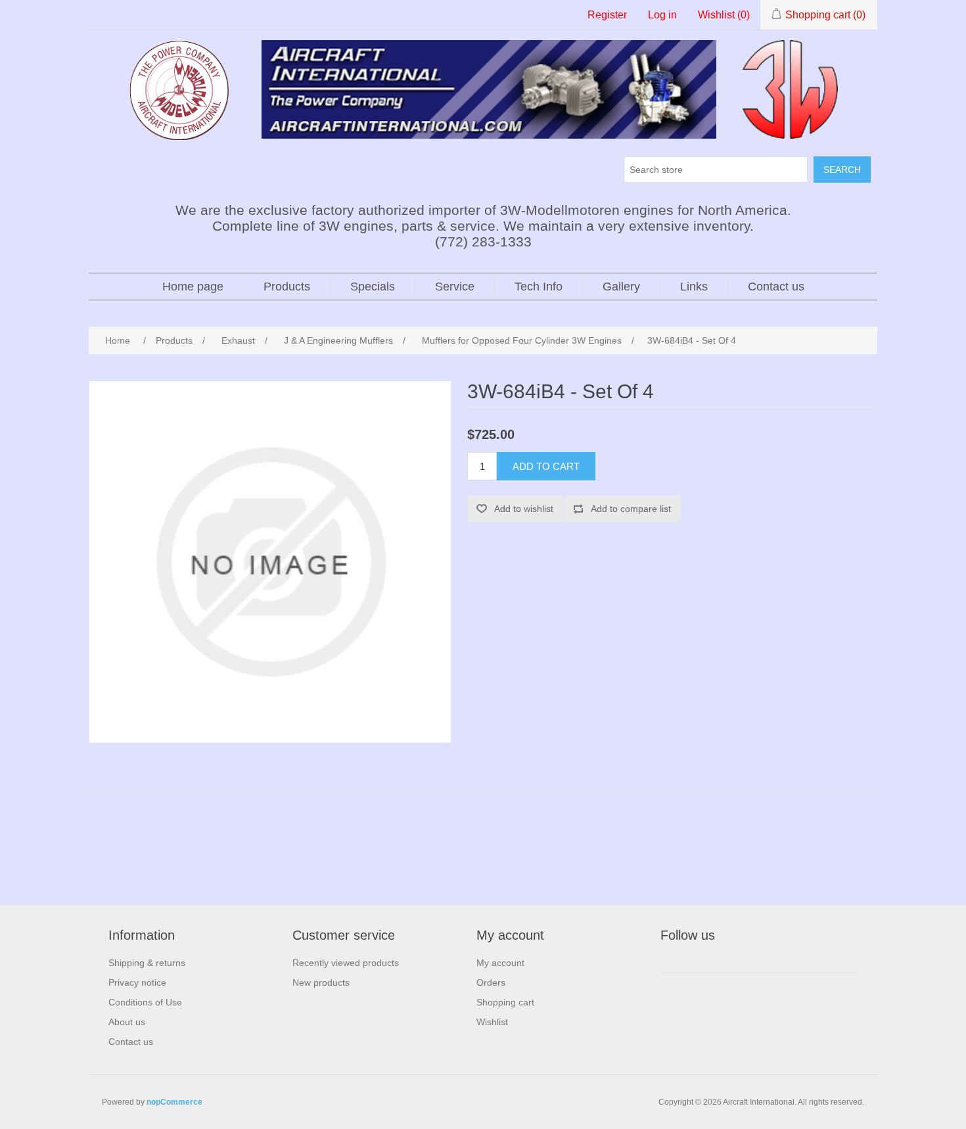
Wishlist (492, 1022)
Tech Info (539, 286)
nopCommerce (174, 1102)
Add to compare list (631, 508)
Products (287, 286)
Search (842, 169)
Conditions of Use (145, 1002)
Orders (490, 982)
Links (694, 286)
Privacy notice (137, 982)
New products (321, 982)
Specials (372, 286)
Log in (662, 14)
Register (607, 14)
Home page (192, 286)
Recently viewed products (345, 962)
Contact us (776, 286)
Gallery (621, 286)
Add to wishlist (523, 508)
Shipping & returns (146, 962)
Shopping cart (505, 1002)
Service (454, 286)
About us (126, 1022)
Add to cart (546, 466)
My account (500, 962)
